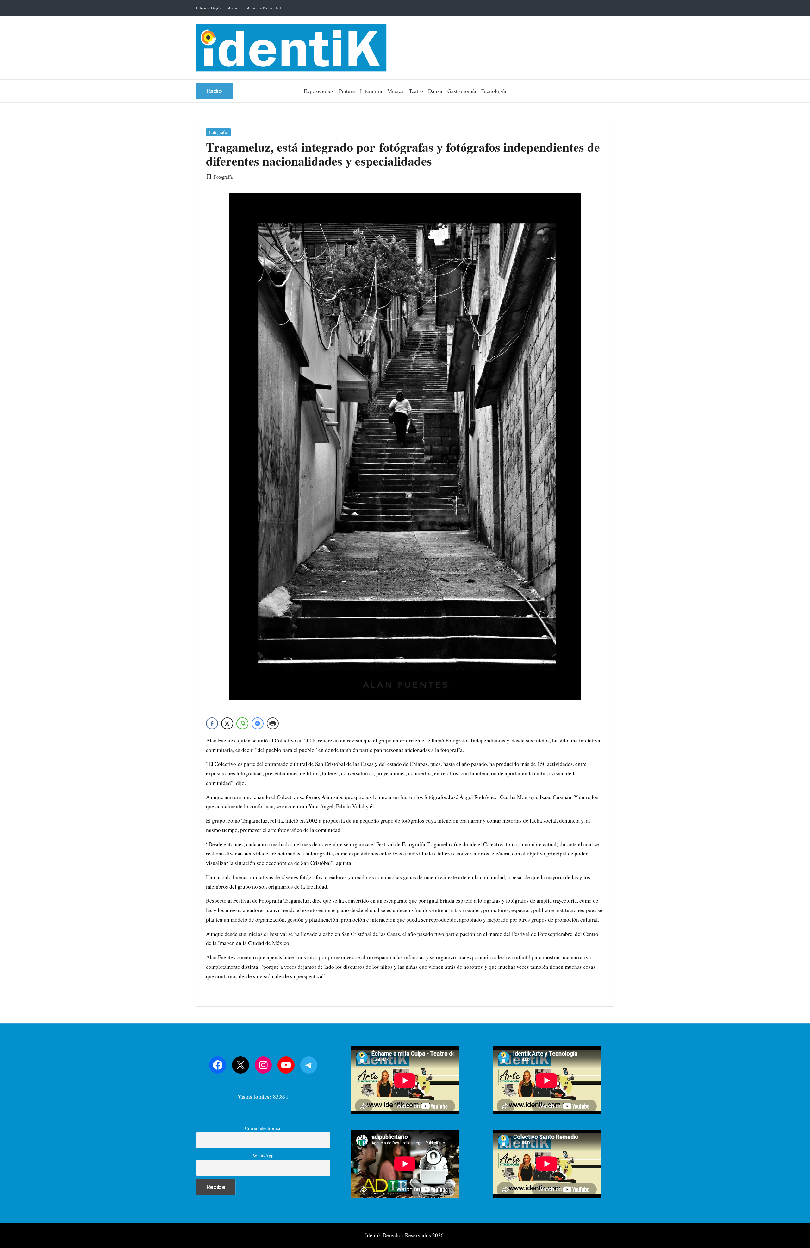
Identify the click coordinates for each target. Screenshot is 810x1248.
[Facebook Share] (212, 723)
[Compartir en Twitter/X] (227, 723)
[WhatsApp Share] (242, 723)
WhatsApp (263, 1155)
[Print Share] (273, 723)
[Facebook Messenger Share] (258, 723)
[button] (214, 91)
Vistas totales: (255, 1096)
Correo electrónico (263, 1128)
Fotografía (218, 132)
